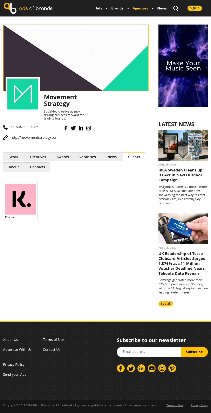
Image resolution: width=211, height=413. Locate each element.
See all (166, 303)
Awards (62, 157)
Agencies (140, 9)
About (14, 167)
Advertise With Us (17, 350)
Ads (99, 9)
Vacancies (87, 157)
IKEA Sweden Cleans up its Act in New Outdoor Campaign (180, 175)
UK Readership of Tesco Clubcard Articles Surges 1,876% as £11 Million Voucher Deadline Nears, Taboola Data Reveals (182, 264)
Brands (117, 9)
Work (13, 157)
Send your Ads (14, 375)
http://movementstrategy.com (35, 138)
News (162, 9)
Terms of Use (53, 340)
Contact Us (51, 350)
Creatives (38, 157)
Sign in (194, 8)
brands (36, 8)
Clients (134, 157)
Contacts (37, 167)
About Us (10, 340)
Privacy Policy (13, 365)
